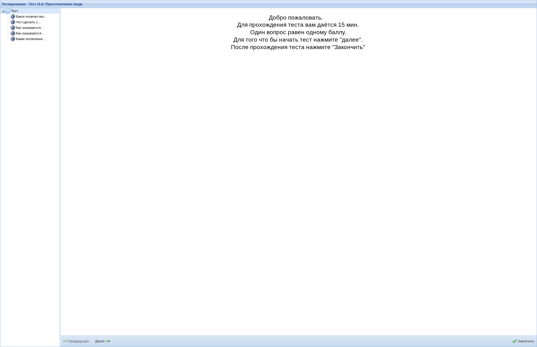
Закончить (526, 341)
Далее (100, 341)
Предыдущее (78, 341)
